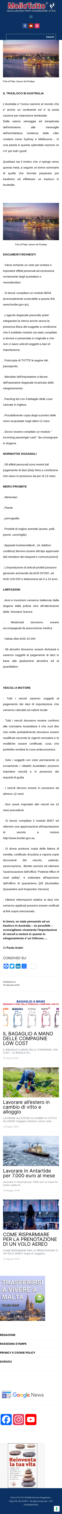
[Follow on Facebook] (25, 25)
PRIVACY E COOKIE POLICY (17, 1352)
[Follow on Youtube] (31, 25)
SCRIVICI (6, 1361)
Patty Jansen (16, 81)
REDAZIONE (7, 1334)
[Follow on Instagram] (37, 25)
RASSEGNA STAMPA (13, 1343)
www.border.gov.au (15, 304)
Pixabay (31, 81)
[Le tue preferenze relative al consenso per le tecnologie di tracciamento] (57, 1509)
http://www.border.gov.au (19, 838)
